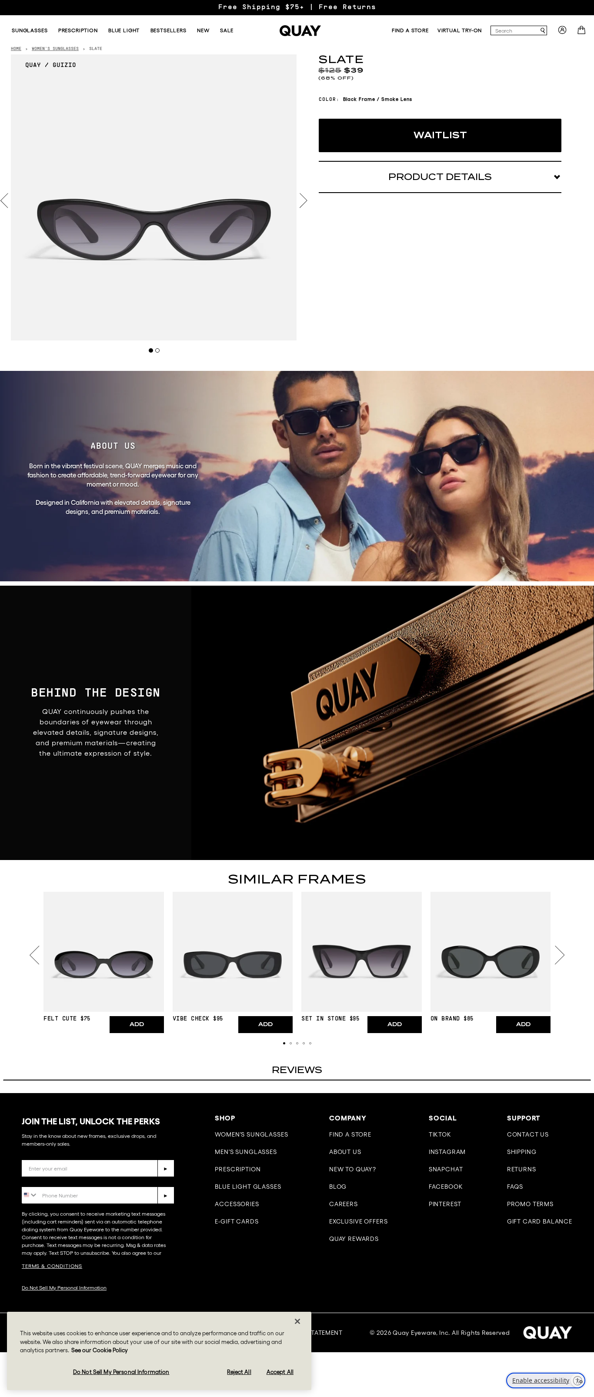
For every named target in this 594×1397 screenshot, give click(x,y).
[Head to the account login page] (562, 32)
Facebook (446, 1186)
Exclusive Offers (358, 1221)
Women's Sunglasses (251, 1134)
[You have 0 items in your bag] (582, 32)
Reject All (239, 1372)
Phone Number (47, 1180)
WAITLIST (440, 135)
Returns (521, 1169)
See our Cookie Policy (99, 1350)
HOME (16, 49)
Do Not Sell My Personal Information (64, 1287)
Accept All (280, 1372)
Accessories (237, 1203)
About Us (345, 1151)
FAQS (515, 1186)
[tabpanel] (154, 197)
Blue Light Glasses (248, 1186)
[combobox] (515, 30)
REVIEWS (297, 1070)
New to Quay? (352, 1169)
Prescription (237, 1169)
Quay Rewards (354, 1238)
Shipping (522, 1151)
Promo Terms (530, 1203)
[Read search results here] (543, 30)
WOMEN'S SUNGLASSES (55, 49)
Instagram (447, 1151)
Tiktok (440, 1134)
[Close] (297, 1321)
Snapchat (446, 1169)
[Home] (300, 30)
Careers (343, 1203)
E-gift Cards (236, 1221)
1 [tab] (150, 350)
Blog (338, 1186)
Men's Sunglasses (246, 1151)
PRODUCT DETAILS (440, 177)
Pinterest (445, 1203)
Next (303, 200)
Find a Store (350, 1134)
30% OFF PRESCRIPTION (297, 7)
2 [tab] (157, 350)
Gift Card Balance (539, 1221)
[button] (284, 1043)
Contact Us (528, 1134)
